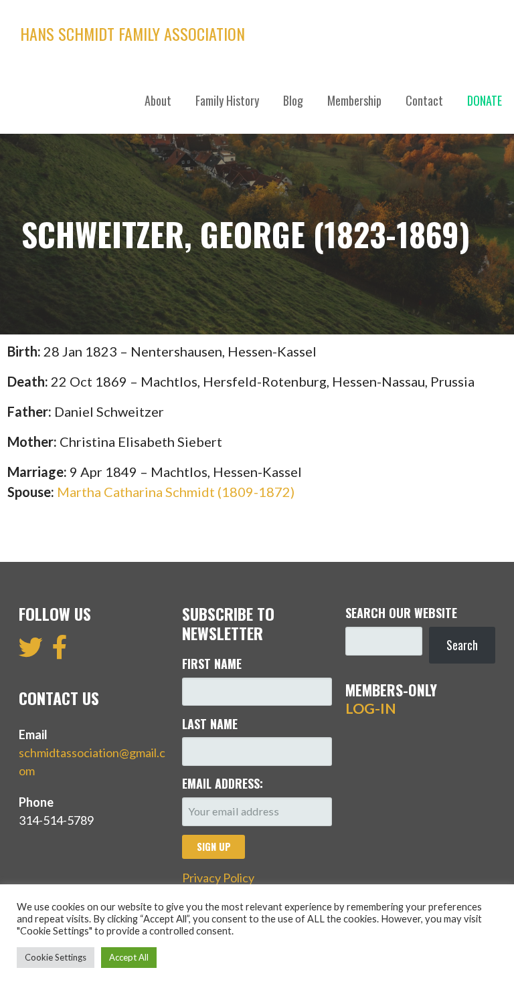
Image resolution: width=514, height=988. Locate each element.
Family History (227, 100)
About (158, 100)
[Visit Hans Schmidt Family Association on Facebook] (60, 651)
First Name (212, 663)
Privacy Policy (218, 877)
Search (462, 645)
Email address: (222, 783)
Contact (424, 100)
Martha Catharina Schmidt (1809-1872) (175, 492)
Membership (354, 100)
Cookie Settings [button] (55, 957)
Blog (293, 100)
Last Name (210, 723)
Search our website (401, 612)
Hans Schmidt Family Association (132, 33)
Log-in (370, 708)
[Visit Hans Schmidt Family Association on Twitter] (31, 651)
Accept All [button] (129, 957)
